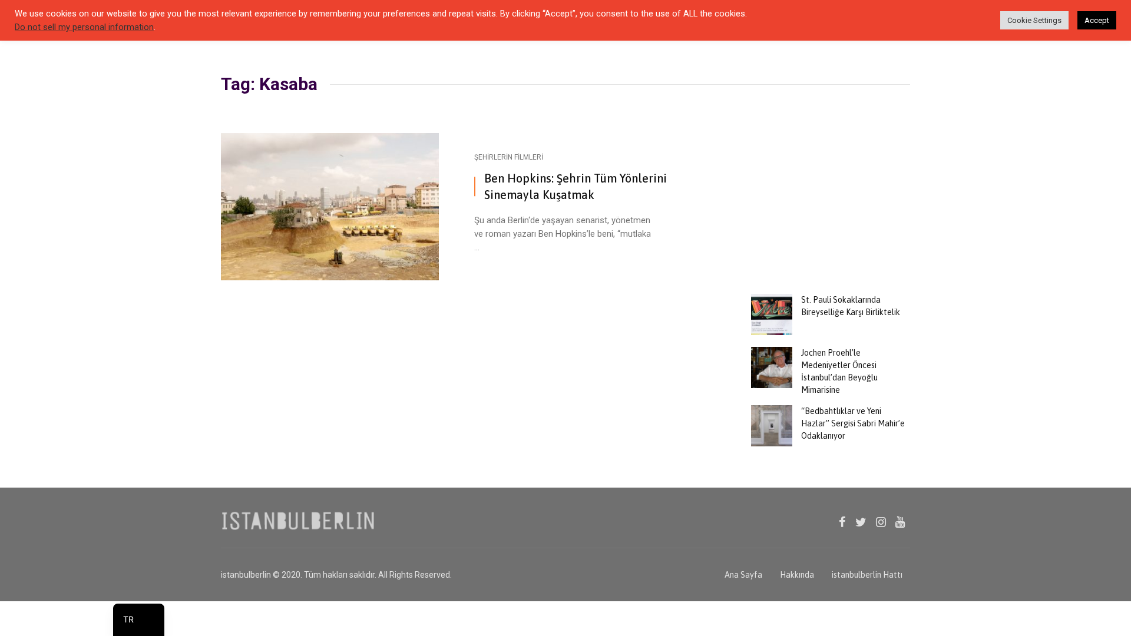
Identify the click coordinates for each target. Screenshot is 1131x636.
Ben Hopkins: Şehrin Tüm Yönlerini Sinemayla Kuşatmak (575, 186)
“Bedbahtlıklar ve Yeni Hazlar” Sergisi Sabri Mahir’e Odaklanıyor (853, 423)
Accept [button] (1096, 20)
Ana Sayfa (743, 574)
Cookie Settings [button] (1034, 20)
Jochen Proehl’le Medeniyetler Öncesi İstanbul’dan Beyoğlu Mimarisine (839, 371)
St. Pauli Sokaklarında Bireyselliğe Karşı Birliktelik (850, 306)
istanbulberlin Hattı (867, 574)
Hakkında (797, 574)
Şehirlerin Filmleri (508, 157)
